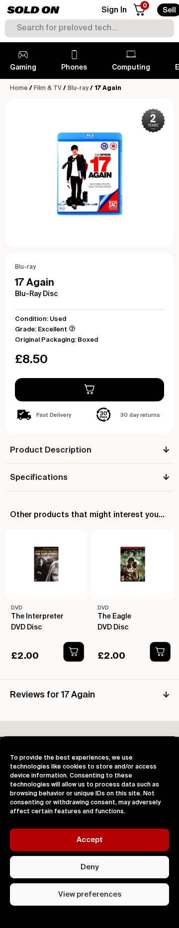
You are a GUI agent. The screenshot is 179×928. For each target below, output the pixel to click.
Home (19, 88)
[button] (74, 652)
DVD (16, 608)
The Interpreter (37, 616)
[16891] (89, 389)
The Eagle (114, 616)
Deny (89, 867)
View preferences (89, 894)
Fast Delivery (53, 415)
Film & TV (48, 88)
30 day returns (140, 415)
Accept (90, 840)
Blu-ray (78, 88)
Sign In (114, 10)
